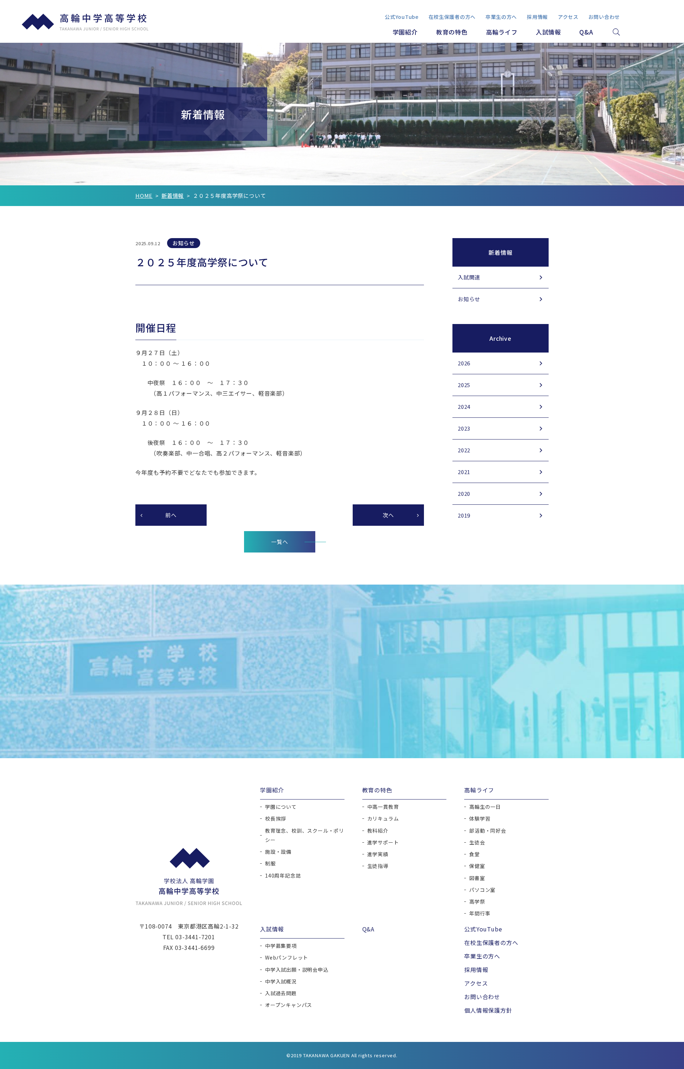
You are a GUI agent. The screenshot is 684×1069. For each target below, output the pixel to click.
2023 (464, 428)
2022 (464, 450)
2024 (464, 406)
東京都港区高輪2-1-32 (208, 926)
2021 (464, 472)
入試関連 (469, 277)
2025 (464, 385)
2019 (464, 515)
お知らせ (469, 299)
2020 (464, 493)
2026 (464, 363)
